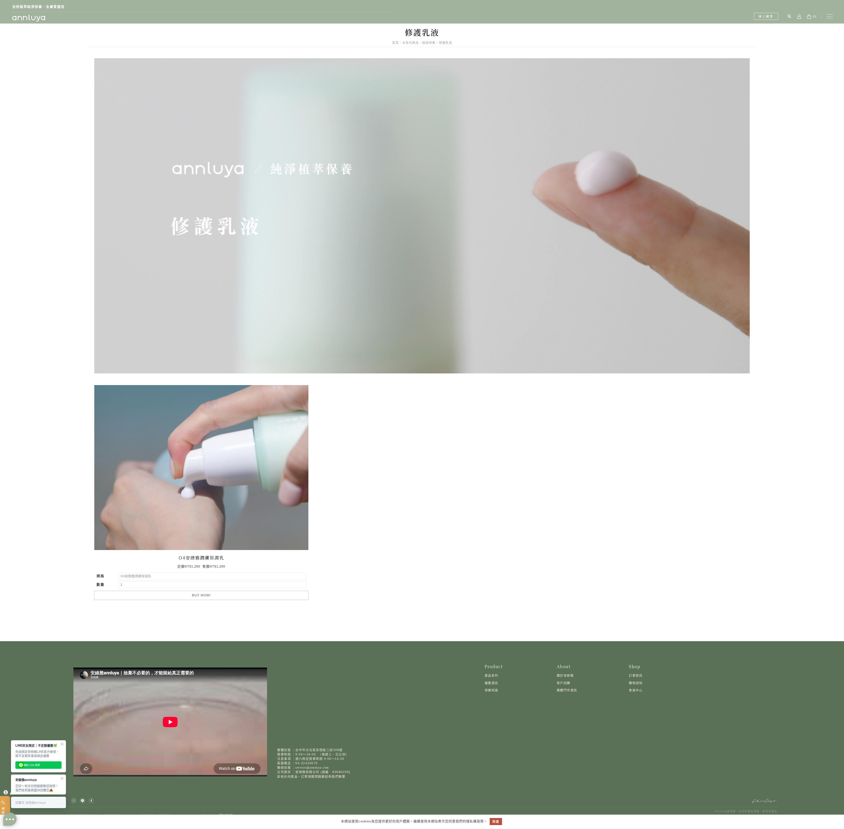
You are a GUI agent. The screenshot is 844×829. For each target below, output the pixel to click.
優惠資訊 (491, 683)
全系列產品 (410, 42)
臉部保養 (428, 42)
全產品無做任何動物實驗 (32, 7)
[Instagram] (74, 801)
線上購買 (766, 16)
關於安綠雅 (565, 675)
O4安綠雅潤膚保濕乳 (201, 557)
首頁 (395, 42)
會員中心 (635, 690)
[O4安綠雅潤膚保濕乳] (201, 467)
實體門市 (563, 690)
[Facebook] (91, 801)
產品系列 (491, 675)
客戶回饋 (563, 683)
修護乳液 (445, 42)
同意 (495, 821)
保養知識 (491, 690)
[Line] (83, 801)
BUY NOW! (201, 595)
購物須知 (635, 683)
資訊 (573, 690)
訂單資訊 (635, 675)
